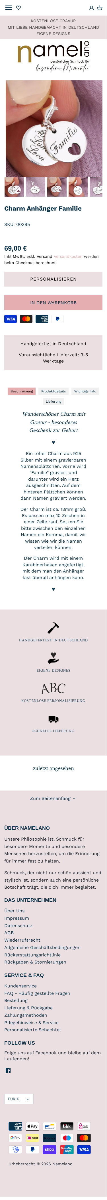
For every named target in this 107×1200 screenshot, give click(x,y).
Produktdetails (53, 391)
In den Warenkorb (53, 302)
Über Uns (14, 910)
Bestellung (16, 1000)
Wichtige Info (85, 391)
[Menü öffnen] (8, 7)
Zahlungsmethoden (25, 1015)
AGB (9, 932)
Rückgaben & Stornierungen (35, 962)
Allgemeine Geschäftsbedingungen (42, 947)
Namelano (62, 1164)
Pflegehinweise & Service (31, 1022)
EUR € (13, 1099)
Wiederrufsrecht (22, 940)
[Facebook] (8, 1070)
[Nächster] (100, 187)
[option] (14, 187)
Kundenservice (20, 986)
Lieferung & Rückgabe (28, 1007)
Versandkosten (68, 256)
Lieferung (53, 402)
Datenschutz (18, 925)
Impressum (16, 918)
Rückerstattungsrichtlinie (32, 955)
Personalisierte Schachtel (32, 1029)
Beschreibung (22, 391)
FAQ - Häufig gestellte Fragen (37, 993)
